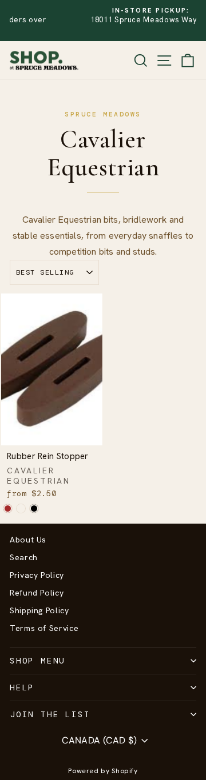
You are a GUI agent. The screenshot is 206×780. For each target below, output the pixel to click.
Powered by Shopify (103, 770)
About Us (28, 539)
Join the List (50, 714)
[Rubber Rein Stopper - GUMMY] (21, 508)
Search (24, 557)
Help (22, 687)
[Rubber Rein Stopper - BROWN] (7, 508)
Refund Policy (37, 593)
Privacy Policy (37, 575)
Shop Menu (37, 661)
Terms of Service (44, 628)
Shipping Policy (39, 610)
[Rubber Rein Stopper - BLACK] (34, 508)
